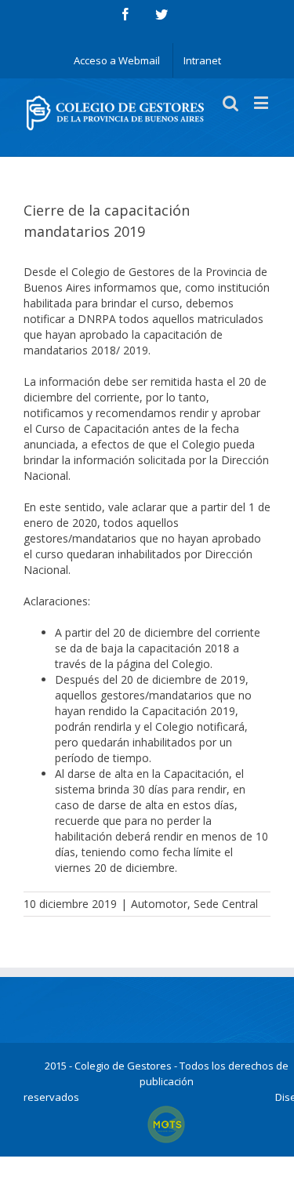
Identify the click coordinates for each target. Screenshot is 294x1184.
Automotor (159, 903)
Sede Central (226, 903)
